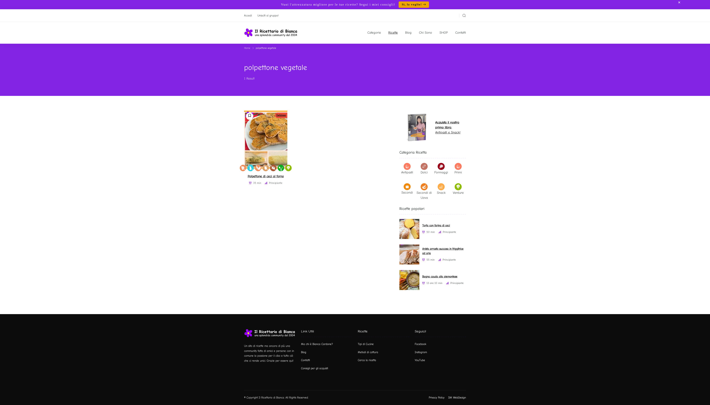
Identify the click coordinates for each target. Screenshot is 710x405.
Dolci (424, 172)
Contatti (460, 33)
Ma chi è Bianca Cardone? (317, 344)
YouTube (420, 360)
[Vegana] (281, 168)
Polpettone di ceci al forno (266, 176)
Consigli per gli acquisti (314, 368)
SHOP (443, 33)
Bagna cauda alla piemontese (439, 276)
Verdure (458, 193)
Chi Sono (425, 33)
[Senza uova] (266, 168)
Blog (408, 33)
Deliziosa (281, 115)
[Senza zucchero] (273, 168)
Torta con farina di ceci (436, 225)
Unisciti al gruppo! (268, 15)
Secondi (407, 193)
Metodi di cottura (368, 352)
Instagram (421, 352)
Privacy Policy (436, 397)
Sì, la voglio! (412, 4)
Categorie (374, 33)
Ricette (393, 33)
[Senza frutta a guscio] (243, 168)
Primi (458, 172)
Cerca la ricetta (367, 360)
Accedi (248, 15)
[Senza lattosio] (250, 168)
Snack (441, 193)
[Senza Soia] (258, 168)
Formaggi (441, 172)
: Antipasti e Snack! (447, 127)
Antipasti (407, 172)
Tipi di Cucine (366, 344)
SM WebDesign (457, 397)
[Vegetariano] (288, 168)
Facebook (420, 344)
